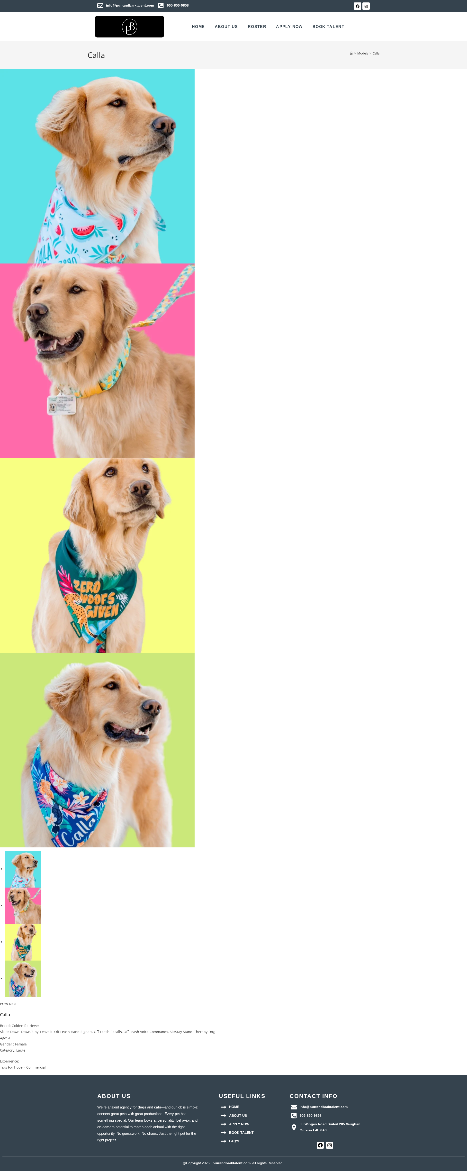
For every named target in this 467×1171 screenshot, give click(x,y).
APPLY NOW (289, 27)
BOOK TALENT (328, 27)
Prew (4, 1003)
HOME (198, 27)
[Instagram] (366, 6)
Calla (376, 53)
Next (13, 1003)
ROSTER (257, 27)
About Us (226, 27)
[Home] (351, 53)
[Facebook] (357, 6)
